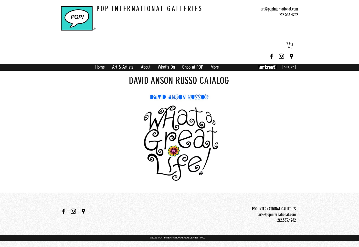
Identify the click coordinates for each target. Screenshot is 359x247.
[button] (290, 45)
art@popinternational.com (279, 9)
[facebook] (271, 56)
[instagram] (281, 56)
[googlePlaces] (291, 56)
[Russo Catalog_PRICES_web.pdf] (179, 138)
